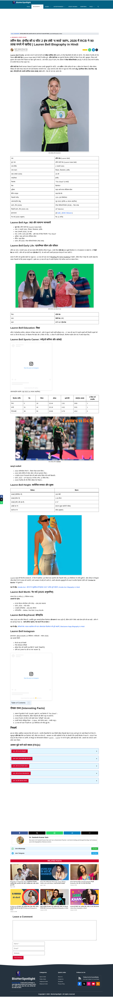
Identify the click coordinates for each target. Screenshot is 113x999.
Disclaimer (60, 981)
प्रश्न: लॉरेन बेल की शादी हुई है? (19, 751)
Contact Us (60, 979)
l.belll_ (59, 213)
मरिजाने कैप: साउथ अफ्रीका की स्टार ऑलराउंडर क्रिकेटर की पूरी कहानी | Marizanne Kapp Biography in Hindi (51, 626)
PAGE (91, 6)
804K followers (67, 213)
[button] (98, 7)
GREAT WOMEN (72, 6)
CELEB (47, 6)
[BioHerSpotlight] (14, 2)
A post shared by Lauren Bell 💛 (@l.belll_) (31, 698)
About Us (60, 976)
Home (28, 6)
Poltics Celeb (43, 979)
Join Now (94, 848)
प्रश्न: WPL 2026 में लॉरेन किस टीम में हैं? (22, 758)
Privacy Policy (61, 983)
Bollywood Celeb (44, 983)
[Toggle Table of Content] (28, 702)
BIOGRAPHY (36, 6)
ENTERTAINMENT (58, 6)
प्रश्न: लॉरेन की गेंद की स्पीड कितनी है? (21, 773)
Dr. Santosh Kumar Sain (22, 49)
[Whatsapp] (1, 502)
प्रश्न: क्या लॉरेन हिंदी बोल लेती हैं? (20, 780)
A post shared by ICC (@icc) (31, 388)
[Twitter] (1, 499)
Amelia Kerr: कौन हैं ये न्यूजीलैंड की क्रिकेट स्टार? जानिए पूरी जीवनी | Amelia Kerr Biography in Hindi (49, 587)
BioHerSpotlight (23, 2)
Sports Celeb (22, 37)
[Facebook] (1, 496)
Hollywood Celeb (44, 981)
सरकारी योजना (83, 6)
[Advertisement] (54, 21)
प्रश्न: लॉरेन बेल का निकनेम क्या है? (20, 766)
